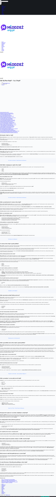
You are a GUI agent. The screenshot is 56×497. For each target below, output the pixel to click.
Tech (2, 490)
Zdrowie (3, 49)
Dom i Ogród (3, 42)
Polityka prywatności (46, 496)
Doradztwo (3, 43)
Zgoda (42, 496)
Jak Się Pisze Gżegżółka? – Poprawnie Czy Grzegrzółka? (10, 481)
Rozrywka (3, 46)
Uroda (3, 491)
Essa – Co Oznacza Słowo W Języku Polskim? (8, 479)
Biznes (3, 41)
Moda (2, 487)
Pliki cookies (3, 492)
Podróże (3, 45)
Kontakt (3, 50)
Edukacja (3, 44)
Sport (2, 47)
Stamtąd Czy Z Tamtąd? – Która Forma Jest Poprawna (9, 480)
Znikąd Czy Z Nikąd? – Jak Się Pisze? (7, 482)
